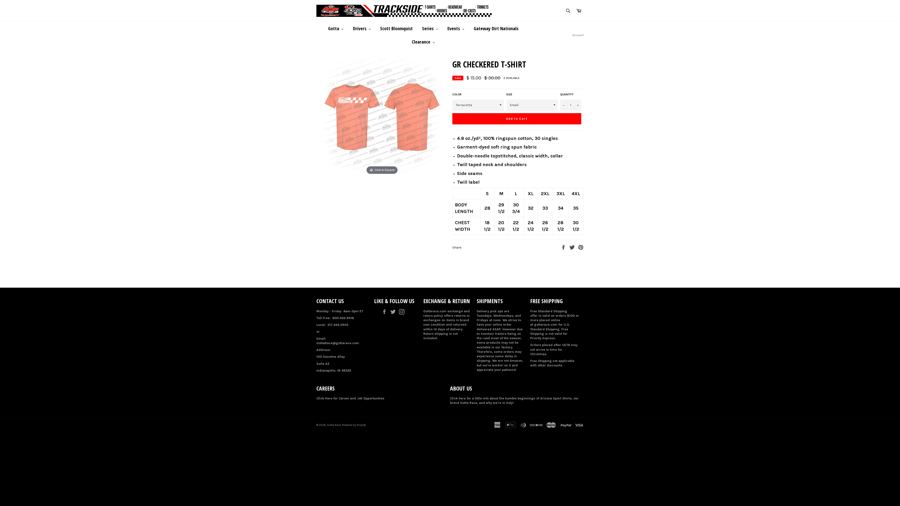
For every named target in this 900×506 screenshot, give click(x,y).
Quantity (567, 94)
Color (456, 94)
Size (509, 94)
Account (578, 35)
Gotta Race (334, 425)
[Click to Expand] (382, 117)
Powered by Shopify (354, 425)
